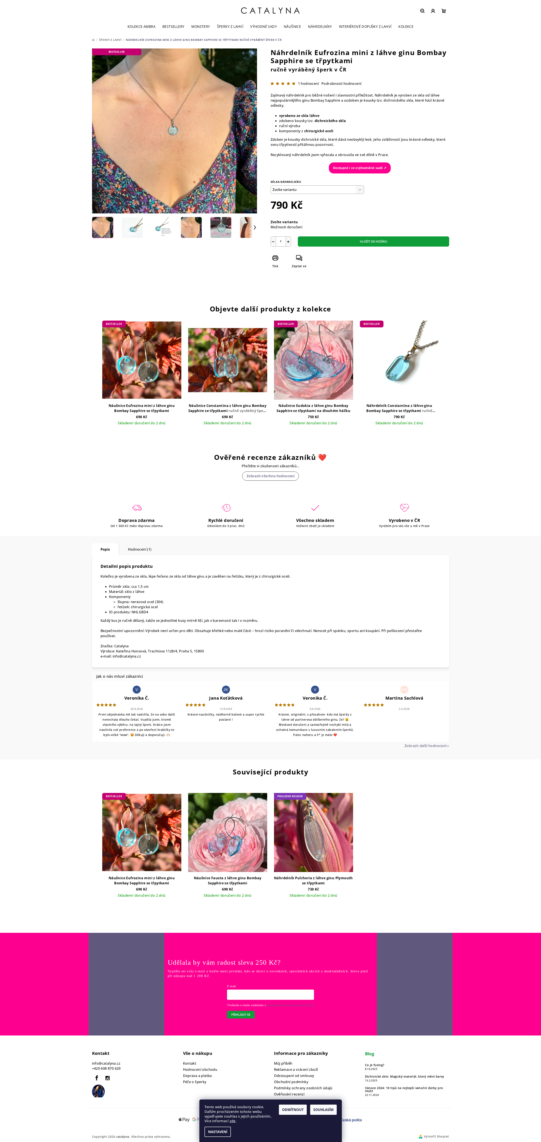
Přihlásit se (240, 1015)
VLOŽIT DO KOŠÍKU (373, 241)
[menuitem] (141, 27)
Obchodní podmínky (291, 1082)
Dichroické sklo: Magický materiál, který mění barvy (404, 1076)
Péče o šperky (194, 1082)
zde (233, 1121)
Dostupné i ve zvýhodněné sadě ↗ (359, 168)
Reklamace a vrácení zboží (296, 1069)
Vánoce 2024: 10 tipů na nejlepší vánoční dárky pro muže (404, 1089)
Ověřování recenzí (289, 1094)
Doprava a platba (197, 1075)
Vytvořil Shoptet (436, 1136)
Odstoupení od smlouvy (294, 1075)
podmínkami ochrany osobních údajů (290, 1005)
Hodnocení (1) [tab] (140, 549)
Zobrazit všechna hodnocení (270, 476)
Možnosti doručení (286, 227)
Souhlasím (323, 1109)
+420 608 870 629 (106, 1068)
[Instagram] (107, 1078)
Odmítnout (293, 1109)
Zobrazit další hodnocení (425, 745)
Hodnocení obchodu (200, 1069)
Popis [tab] (105, 549)
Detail (141, 430)
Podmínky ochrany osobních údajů (303, 1088)
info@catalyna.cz (106, 1063)
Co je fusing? (374, 1065)
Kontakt (189, 1063)
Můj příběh (283, 1063)
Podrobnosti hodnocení (341, 83)
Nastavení (217, 1131)
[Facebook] (97, 1078)
